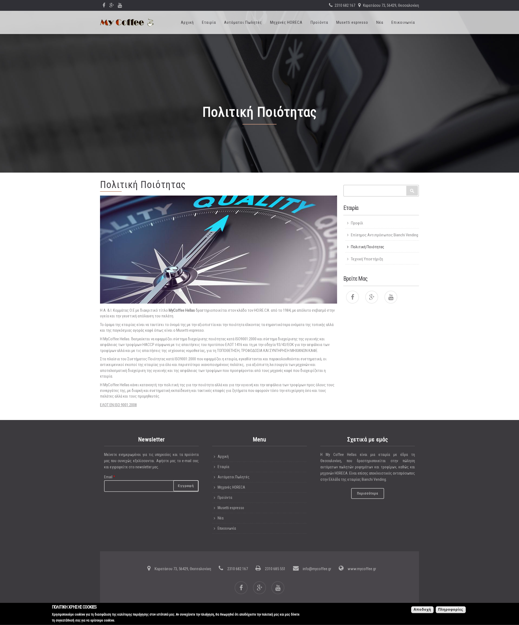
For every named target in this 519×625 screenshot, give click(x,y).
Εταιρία (209, 22)
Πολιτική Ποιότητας (367, 246)
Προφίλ (357, 223)
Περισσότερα (367, 493)
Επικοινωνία (403, 22)
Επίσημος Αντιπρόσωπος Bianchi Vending (384, 235)
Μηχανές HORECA (286, 22)
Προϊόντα (319, 22)
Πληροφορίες (450, 610)
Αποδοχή (422, 610)
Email (109, 477)
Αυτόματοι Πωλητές (243, 22)
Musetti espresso (352, 22)
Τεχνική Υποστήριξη (367, 259)
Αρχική (187, 22)
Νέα (379, 22)
